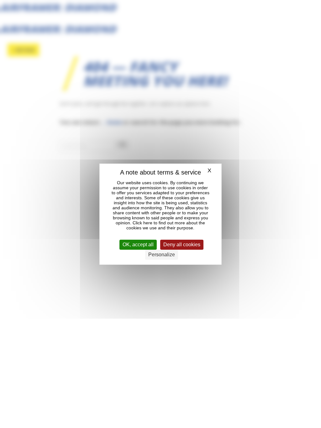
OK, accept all (138, 244)
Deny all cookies (181, 244)
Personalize (161, 254)
